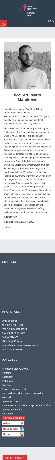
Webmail (6, 397)
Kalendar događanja (13, 417)
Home (7, 227)
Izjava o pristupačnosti (14, 389)
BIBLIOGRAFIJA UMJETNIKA (19, 222)
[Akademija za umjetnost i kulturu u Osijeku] (27, 9)
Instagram (7, 381)
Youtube (6, 385)
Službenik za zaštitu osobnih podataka (22, 393)
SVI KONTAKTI (10, 337)
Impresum (7, 413)
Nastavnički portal (11, 401)
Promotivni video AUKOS (15, 368)
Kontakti (6, 373)
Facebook (7, 377)
